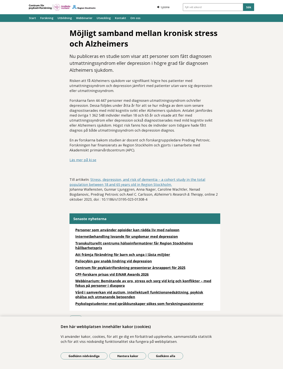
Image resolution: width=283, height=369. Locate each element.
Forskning (46, 18)
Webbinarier (84, 18)
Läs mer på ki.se (82, 160)
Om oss (135, 18)
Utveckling (104, 18)
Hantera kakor (127, 356)
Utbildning (65, 18)
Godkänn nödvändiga (84, 356)
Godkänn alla (165, 356)
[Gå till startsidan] (62, 7)
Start (32, 18)
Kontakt (120, 18)
